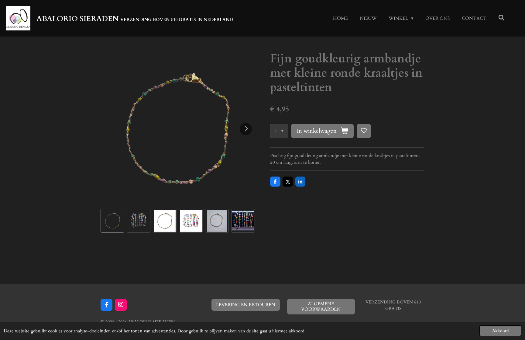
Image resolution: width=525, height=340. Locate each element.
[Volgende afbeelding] (246, 129)
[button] (112, 221)
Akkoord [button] (500, 331)
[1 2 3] (279, 131)
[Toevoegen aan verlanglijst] (364, 131)
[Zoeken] (501, 18)
